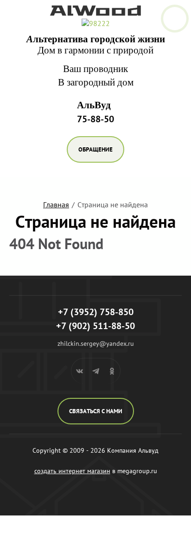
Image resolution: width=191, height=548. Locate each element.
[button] (95, 149)
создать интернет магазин (72, 471)
